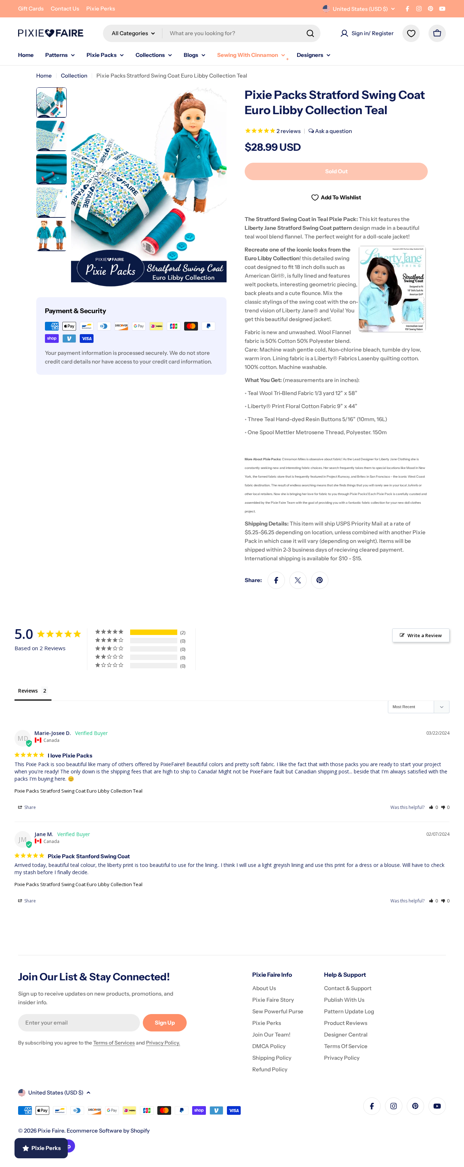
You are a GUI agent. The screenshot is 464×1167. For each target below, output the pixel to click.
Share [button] (29, 807)
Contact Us (65, 8)
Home (44, 75)
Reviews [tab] (28, 690)
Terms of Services (114, 1042)
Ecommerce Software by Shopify (108, 1130)
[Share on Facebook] (276, 580)
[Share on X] (298, 580)
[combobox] (211, 33)
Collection (74, 75)
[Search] (310, 33)
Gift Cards (31, 8)
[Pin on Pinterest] (319, 580)
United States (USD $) (360, 8)
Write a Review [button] (424, 635)
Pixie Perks (100, 8)
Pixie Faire (51, 1130)
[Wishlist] (411, 33)
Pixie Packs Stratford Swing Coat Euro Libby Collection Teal (78, 791)
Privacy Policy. (163, 1042)
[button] (433, 807)
